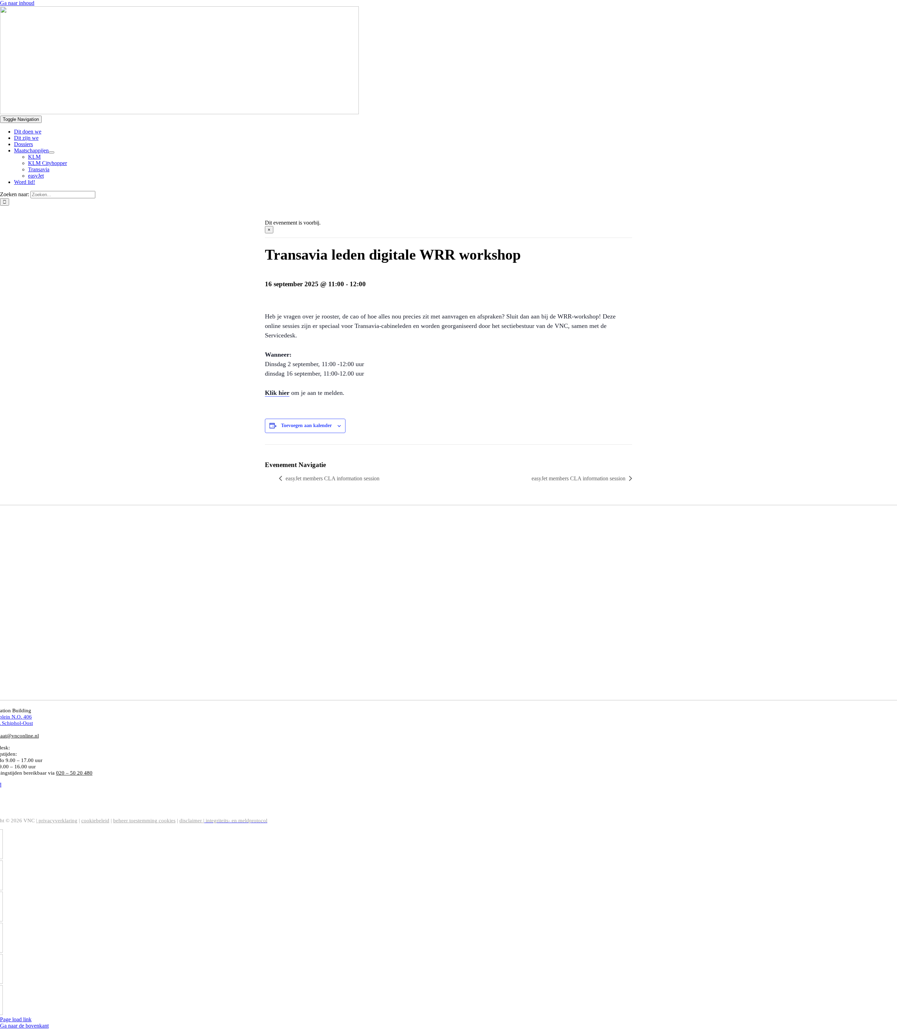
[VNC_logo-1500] (179, 112)
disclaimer (191, 820)
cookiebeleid (95, 820)
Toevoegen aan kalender (306, 425)
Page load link (16, 1019)
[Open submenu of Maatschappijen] (51, 152)
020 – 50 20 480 (29, 747)
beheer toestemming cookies (144, 820)
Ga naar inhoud (17, 3)
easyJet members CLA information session (332, 478)
